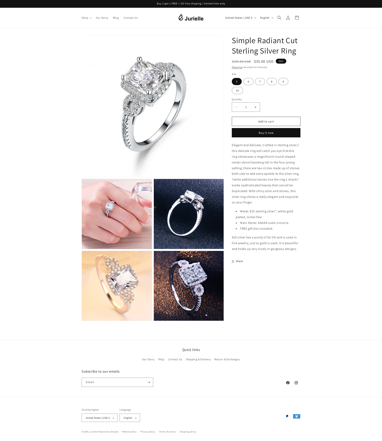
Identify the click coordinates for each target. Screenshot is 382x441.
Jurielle (94, 431)
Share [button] (239, 261)
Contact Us (175, 359)
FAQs (161, 359)
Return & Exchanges (227, 359)
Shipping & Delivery (198, 359)
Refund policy (129, 431)
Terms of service (167, 431)
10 (237, 90)
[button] (86, 18)
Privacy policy (147, 431)
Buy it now (266, 133)
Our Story (148, 359)
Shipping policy (188, 431)
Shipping (237, 67)
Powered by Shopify (108, 431)
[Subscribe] (148, 382)
